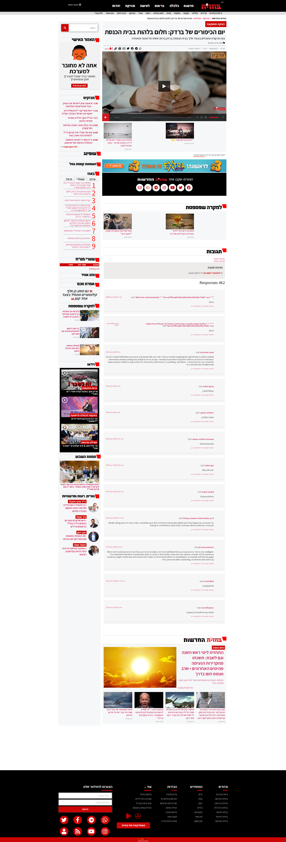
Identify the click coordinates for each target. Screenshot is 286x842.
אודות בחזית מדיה (169, 821)
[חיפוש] (65, 28)
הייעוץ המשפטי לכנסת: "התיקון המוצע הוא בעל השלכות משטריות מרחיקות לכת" (77, 223)
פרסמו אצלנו (171, 812)
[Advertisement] (143, 748)
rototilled (209, 581)
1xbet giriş (208, 386)
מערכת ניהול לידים (143, 798)
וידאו (200, 794)
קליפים (197, 18)
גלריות (199, 807)
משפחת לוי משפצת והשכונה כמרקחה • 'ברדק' (78, 215)
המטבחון (198, 812)
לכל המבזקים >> (69, 146)
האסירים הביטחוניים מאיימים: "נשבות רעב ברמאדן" (78, 246)
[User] (64, 831)
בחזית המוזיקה (221, 821)
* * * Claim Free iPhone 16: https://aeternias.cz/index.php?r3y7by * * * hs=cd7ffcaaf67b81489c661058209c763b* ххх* (180, 324)
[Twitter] (64, 820)
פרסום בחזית (145, 794)
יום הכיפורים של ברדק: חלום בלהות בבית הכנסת (165, 32)
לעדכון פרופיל (79, 85)
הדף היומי (121, 13)
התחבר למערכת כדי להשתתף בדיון (202, 306)
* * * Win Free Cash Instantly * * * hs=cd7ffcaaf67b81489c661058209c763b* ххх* (174, 297)
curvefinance (207, 607)
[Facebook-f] (77, 820)
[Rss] (77, 831)
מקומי (186, 13)
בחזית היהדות (222, 816)
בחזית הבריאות (221, 803)
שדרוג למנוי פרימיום (168, 803)
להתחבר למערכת (211, 273)
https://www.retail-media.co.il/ (198, 518)
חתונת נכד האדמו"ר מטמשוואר (77, 231)
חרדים (204, 13)
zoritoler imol (207, 352)
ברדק (216, 43)
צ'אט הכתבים (216, 13)
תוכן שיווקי (198, 821)
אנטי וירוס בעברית (143, 803)
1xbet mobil (208, 491)
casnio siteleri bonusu (203, 439)
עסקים (177, 13)
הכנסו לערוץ (199, 155)
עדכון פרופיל (171, 794)
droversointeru (206, 547)
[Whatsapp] (105, 820)
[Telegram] (91, 820)
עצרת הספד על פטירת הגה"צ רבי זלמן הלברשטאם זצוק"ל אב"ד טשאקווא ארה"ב (77, 208)
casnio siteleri (207, 412)
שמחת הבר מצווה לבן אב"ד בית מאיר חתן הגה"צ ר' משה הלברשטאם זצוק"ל (77, 185)
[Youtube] (91, 831)
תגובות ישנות (219, 258)
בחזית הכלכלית (221, 807)
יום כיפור (211, 43)
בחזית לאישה (222, 812)
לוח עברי (99, 13)
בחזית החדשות (219, 18)
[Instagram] (105, 831)
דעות (148, 13)
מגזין (169, 13)
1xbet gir (209, 465)
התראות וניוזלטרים (169, 798)
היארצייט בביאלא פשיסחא (78, 238)
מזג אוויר (110, 13)
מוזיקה (132, 13)
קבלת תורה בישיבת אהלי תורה (77, 200)
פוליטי (195, 13)
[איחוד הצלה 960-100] (164, 171)
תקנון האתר (172, 816)
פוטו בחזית (158, 13)
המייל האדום (171, 807)
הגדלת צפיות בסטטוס (142, 807)
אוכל (140, 13)
